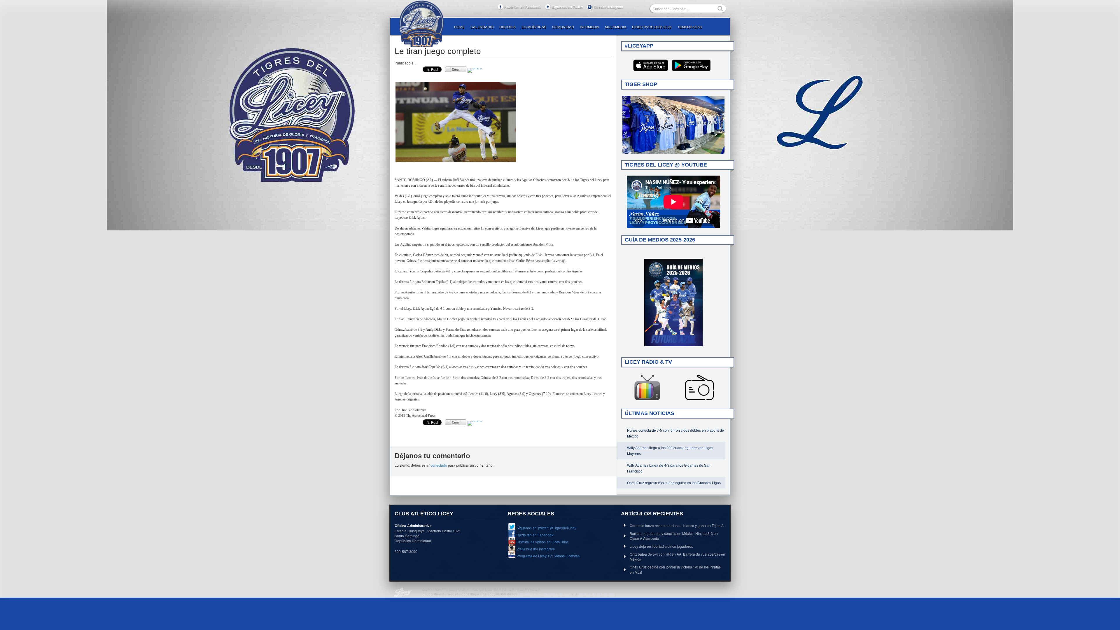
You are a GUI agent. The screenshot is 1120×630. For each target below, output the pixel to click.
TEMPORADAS (690, 26)
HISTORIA (507, 26)
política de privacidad (597, 594)
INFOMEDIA (589, 26)
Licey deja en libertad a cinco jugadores (661, 546)
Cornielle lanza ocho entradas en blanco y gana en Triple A (677, 525)
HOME (459, 26)
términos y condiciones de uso (544, 594)
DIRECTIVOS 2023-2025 (652, 26)
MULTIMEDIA (615, 26)
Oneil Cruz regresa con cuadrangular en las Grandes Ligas (674, 483)
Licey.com (421, 24)
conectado (438, 465)
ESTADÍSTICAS (534, 26)
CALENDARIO (482, 26)
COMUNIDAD (563, 26)
